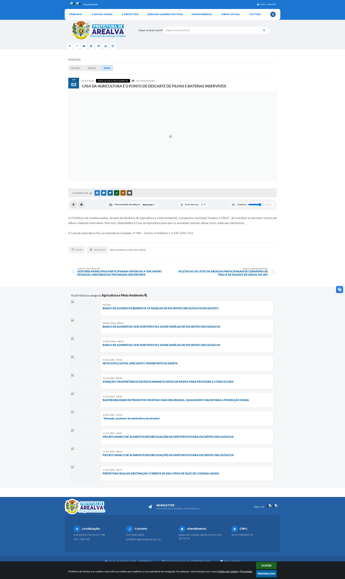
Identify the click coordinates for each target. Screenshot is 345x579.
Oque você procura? (150, 30)
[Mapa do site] (105, 46)
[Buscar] (264, 30)
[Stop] (81, 204)
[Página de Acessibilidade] (113, 46)
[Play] (73, 204)
